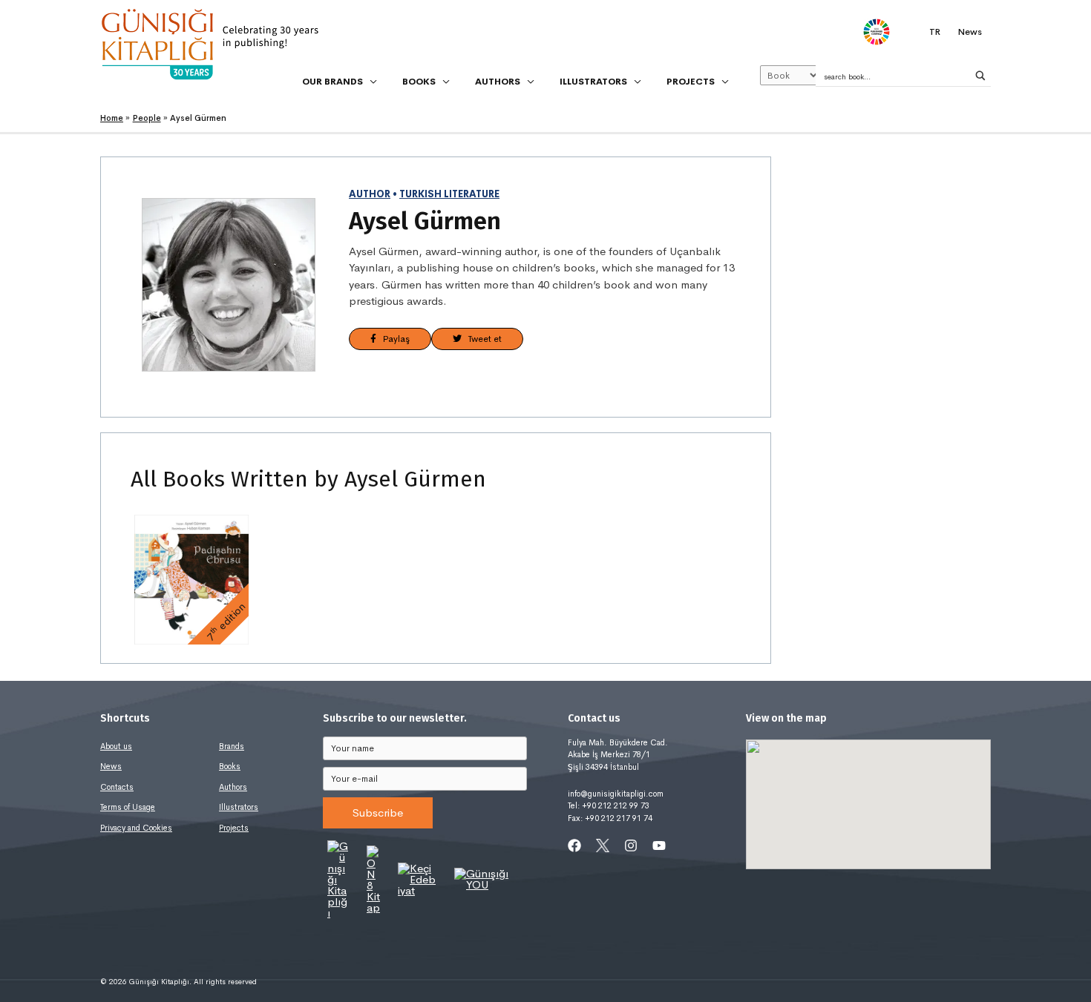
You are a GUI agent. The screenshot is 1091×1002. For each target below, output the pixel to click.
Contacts (117, 787)
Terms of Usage (127, 807)
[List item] (574, 845)
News (111, 766)
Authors (233, 787)
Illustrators (238, 807)
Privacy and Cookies (136, 828)
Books (229, 766)
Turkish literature (449, 194)
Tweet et (482, 339)
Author (369, 194)
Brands (231, 746)
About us (116, 746)
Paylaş (393, 339)
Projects (234, 828)
